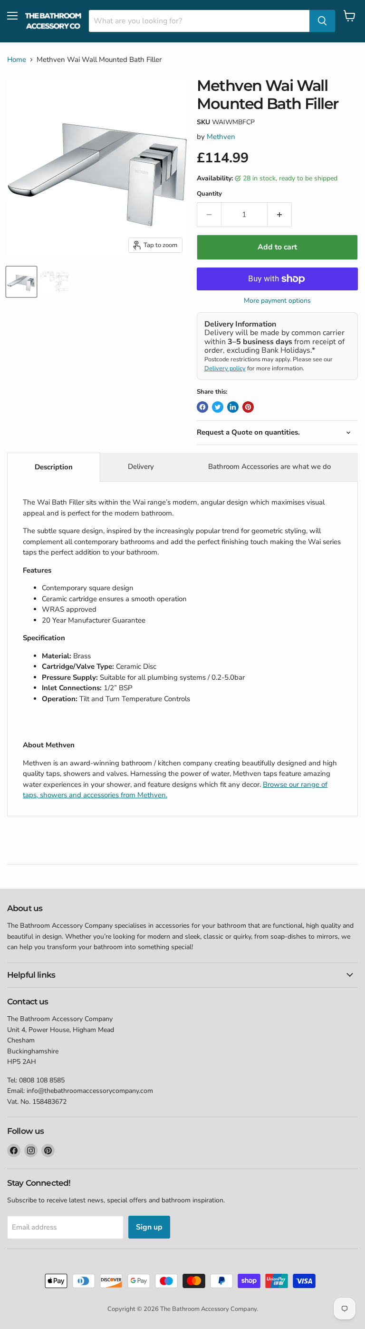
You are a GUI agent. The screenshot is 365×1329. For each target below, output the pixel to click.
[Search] (322, 21)
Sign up (149, 1227)
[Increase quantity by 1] (280, 214)
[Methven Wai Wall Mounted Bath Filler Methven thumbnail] (21, 282)
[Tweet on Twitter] (217, 407)
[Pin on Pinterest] (248, 407)
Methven (221, 136)
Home (16, 60)
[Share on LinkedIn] (233, 407)
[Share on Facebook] (202, 407)
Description (54, 467)
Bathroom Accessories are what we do (269, 466)
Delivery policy (225, 368)
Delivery (141, 466)
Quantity (209, 194)
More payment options (277, 301)
